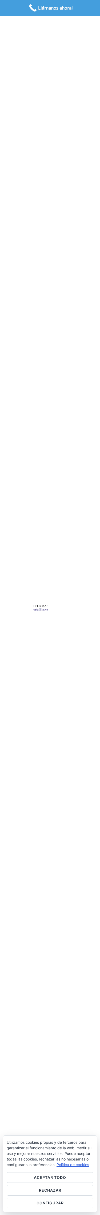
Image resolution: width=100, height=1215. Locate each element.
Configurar (50, 1203)
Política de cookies (73, 1164)
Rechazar (50, 1190)
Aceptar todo (50, 1177)
